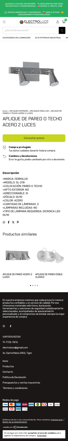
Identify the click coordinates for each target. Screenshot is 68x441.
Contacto (8, 372)
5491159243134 (11, 336)
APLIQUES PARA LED (39, 111)
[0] (63, 22)
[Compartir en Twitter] (13, 222)
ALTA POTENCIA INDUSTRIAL (48, 38)
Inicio (5, 111)
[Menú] (4, 21)
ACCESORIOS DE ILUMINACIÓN (16, 38)
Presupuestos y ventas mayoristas (21, 382)
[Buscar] (62, 30)
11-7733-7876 (10, 342)
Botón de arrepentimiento (15, 422)
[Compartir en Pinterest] (18, 222)
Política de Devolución (14, 377)
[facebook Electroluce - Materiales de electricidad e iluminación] (10, 326)
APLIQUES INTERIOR (19, 111)
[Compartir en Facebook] (9, 222)
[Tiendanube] (15, 428)
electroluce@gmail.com (15, 347)
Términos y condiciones (15, 388)
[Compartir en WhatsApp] (4, 222)
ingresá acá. (57, 420)
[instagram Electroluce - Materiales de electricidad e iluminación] (4, 326)
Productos (8, 366)
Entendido (42, 435)
